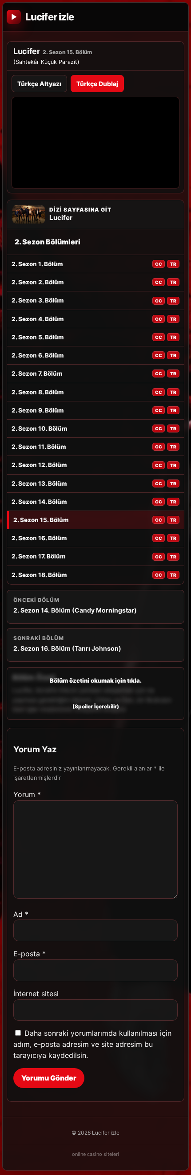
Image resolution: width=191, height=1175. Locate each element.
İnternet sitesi (36, 993)
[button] (95, 693)
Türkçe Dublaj (97, 83)
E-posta (29, 953)
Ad (20, 914)
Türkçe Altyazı (39, 83)
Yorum (27, 794)
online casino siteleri (95, 1154)
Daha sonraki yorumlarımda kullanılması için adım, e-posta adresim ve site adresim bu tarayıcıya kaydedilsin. (92, 1044)
